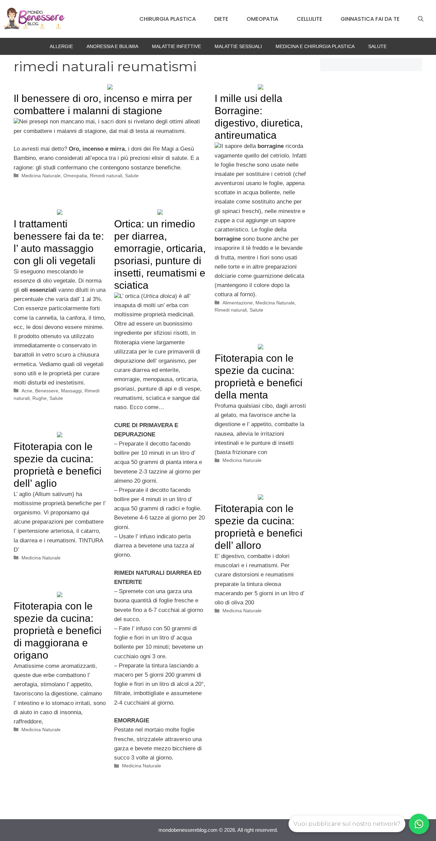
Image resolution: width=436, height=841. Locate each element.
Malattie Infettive (176, 46)
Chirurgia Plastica (167, 19)
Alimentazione (237, 302)
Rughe (39, 398)
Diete (221, 19)
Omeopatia (262, 19)
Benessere (46, 390)
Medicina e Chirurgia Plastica (315, 46)
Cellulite (309, 19)
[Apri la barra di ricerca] (421, 19)
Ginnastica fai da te (370, 19)
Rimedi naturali (106, 175)
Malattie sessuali (238, 46)
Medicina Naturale (41, 175)
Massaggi (71, 390)
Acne (26, 390)
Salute (377, 46)
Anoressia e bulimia (112, 46)
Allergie (61, 46)
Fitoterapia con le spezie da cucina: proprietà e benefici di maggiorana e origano (58, 630)
